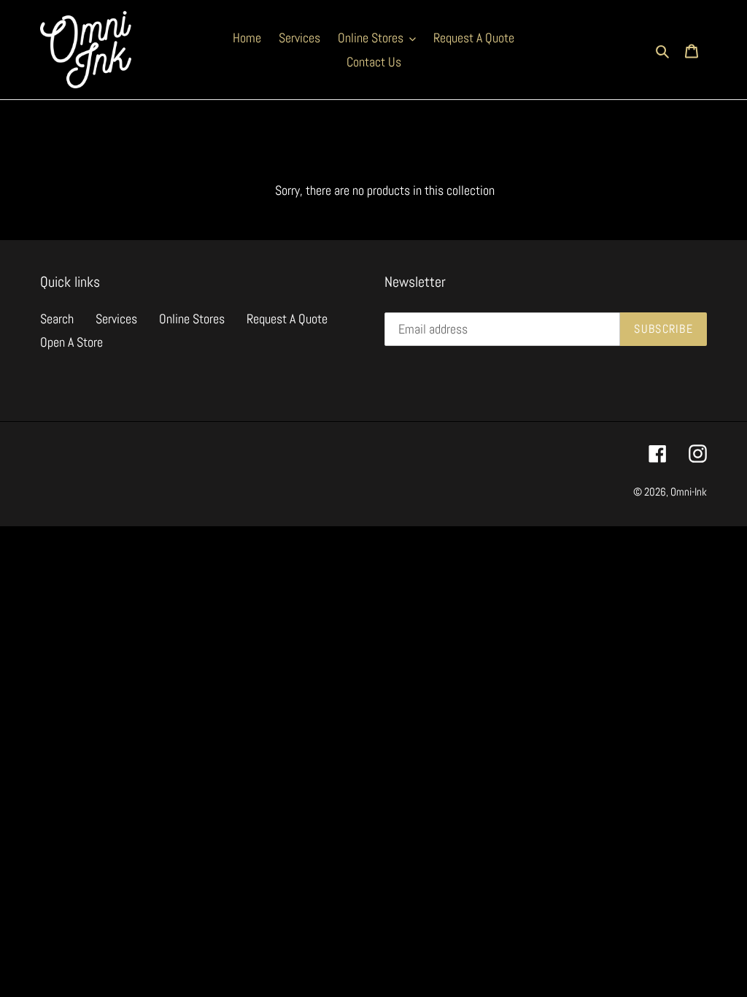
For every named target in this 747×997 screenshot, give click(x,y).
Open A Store (71, 342)
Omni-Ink (688, 491)
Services (116, 318)
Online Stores (192, 318)
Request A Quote (287, 318)
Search (57, 318)
